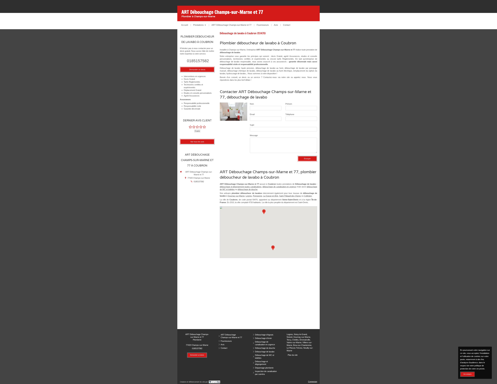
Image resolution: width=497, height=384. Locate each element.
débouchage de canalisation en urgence (279, 187)
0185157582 (198, 61)
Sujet (252, 125)
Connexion (312, 382)
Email (252, 114)
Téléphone (289, 114)
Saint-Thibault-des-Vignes (290, 196)
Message (254, 135)
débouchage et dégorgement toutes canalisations (240, 187)
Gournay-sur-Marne (236, 196)
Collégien (308, 196)
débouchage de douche (247, 189)
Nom (252, 104)
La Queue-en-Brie (270, 196)
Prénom (288, 104)
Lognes (249, 196)
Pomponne (257, 196)
